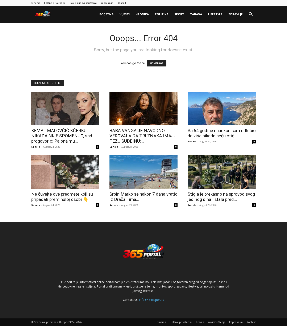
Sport (179, 14)
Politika (162, 14)
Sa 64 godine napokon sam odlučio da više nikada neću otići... (222, 133)
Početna (106, 14)
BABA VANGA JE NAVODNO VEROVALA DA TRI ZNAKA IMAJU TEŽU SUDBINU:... (142, 136)
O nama (35, 2)
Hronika (142, 14)
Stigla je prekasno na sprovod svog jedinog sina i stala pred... (221, 197)
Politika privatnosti (54, 2)
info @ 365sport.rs (151, 300)
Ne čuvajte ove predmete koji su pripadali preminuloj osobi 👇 (62, 197)
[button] (251, 15)
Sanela (35, 146)
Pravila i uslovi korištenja (83, 2)
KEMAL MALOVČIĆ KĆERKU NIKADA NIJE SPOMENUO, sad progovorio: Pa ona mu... (61, 136)
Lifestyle (215, 14)
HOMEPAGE (156, 63)
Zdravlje (235, 14)
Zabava (196, 14)
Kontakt (121, 2)
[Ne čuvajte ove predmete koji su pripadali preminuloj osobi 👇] (65, 172)
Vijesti (125, 14)
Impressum (107, 2)
